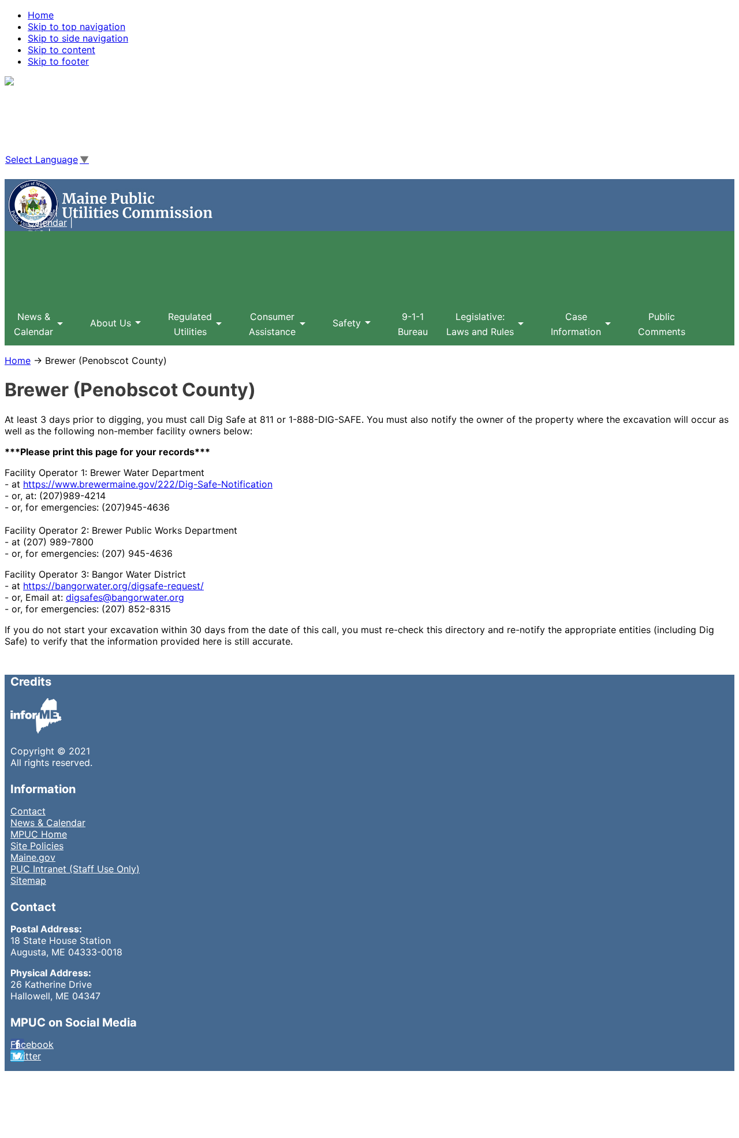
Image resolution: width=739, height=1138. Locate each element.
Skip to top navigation (76, 26)
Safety (342, 330)
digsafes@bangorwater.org (125, 597)
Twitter (25, 1056)
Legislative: (475, 328)
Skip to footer (58, 61)
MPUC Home (38, 834)
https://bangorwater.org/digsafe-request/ (113, 586)
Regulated (185, 328)
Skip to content (61, 49)
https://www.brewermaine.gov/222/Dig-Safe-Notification (148, 484)
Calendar (47, 222)
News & (29, 328)
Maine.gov (32, 857)
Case (571, 328)
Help (38, 126)
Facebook (32, 1044)
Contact (28, 811)
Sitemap (28, 880)
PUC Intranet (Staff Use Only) (75, 869)
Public (661, 324)
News (40, 211)
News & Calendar (47, 822)
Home (41, 15)
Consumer (268, 328)
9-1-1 (413, 324)
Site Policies (37, 845)
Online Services (61, 114)
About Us (106, 330)
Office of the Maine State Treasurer (123, 187)
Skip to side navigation (78, 38)
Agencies (48, 103)
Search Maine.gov (67, 137)
